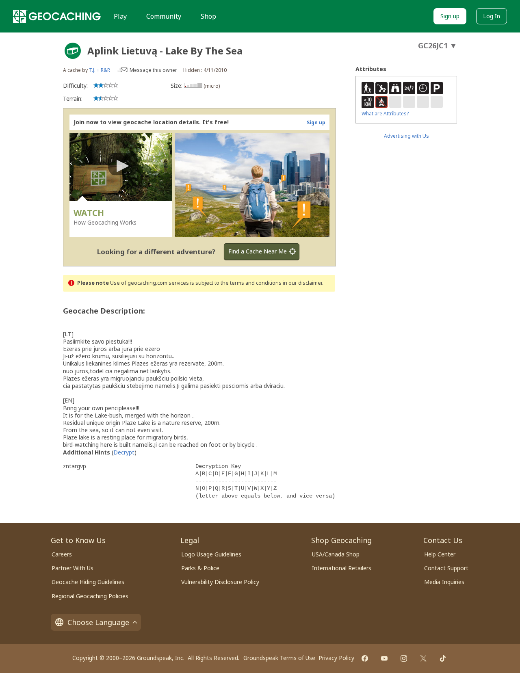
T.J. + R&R (99, 70)
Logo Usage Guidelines (211, 554)
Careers (62, 554)
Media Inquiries (444, 582)
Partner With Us (72, 568)
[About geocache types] (72, 51)
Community (163, 16)
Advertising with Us (406, 135)
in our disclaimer (302, 282)
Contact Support (446, 568)
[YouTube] (384, 658)
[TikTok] (443, 658)
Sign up (449, 16)
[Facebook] (365, 658)
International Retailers (341, 568)
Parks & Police (200, 568)
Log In (491, 16)
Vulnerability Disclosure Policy (220, 582)
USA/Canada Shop (336, 554)
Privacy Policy (336, 658)
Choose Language (98, 622)
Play (120, 16)
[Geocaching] (57, 16)
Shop (208, 16)
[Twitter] (423, 658)
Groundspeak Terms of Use (279, 658)
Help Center (439, 554)
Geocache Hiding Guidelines (88, 582)
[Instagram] (404, 658)
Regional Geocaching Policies (90, 596)
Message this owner (153, 70)
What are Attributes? (385, 113)
